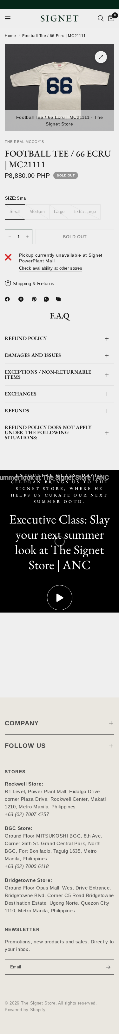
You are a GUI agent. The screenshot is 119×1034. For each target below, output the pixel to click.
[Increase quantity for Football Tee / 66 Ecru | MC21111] (27, 236)
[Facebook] (8, 299)
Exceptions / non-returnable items (48, 374)
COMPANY (22, 723)
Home (10, 36)
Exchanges (20, 393)
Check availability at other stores (50, 268)
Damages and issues (33, 355)
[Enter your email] (108, 967)
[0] (110, 18)
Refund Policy (26, 338)
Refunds (17, 410)
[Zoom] (101, 57)
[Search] (101, 18)
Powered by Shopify (25, 1009)
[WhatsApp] (47, 299)
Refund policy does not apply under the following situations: (48, 432)
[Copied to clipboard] (59, 299)
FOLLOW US (25, 745)
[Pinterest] (35, 299)
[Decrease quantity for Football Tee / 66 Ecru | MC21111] (10, 236)
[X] (22, 299)
